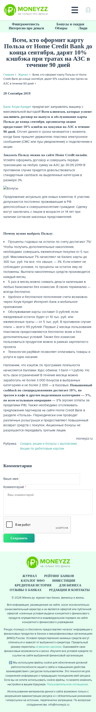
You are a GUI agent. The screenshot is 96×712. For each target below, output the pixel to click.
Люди (82, 28)
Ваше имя (10, 479)
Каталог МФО (33, 580)
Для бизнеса (70, 585)
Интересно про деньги (26, 28)
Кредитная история (33, 585)
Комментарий (13, 487)
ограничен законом (48, 647)
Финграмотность (25, 24)
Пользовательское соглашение (67, 684)
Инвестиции (63, 580)
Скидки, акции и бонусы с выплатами (48, 444)
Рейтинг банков (59, 576)
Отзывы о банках (26, 590)
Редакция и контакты (69, 590)
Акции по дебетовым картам (42, 449)
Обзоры (61, 28)
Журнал (23, 74)
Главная (8, 74)
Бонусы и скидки (70, 24)
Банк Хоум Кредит (17, 107)
